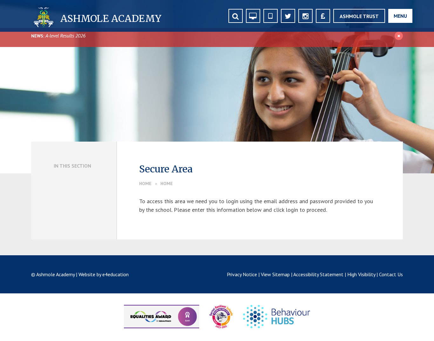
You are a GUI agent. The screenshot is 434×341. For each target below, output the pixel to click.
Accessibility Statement (318, 274)
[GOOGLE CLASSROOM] (253, 16)
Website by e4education (103, 274)
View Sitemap (275, 274)
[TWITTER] (288, 16)
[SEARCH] (235, 16)
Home (145, 183)
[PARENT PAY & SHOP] (323, 16)
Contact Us (391, 274)
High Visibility (361, 274)
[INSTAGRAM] (305, 16)
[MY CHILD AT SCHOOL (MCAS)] (270, 16)
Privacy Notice (242, 274)
